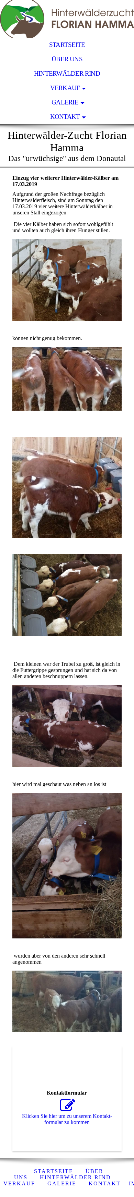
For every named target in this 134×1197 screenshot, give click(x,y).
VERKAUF (19, 1183)
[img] (67, 19)
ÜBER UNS (67, 59)
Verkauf (65, 87)
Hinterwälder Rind (67, 73)
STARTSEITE (67, 44)
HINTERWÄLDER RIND (75, 1177)
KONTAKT (65, 116)
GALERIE (65, 102)
